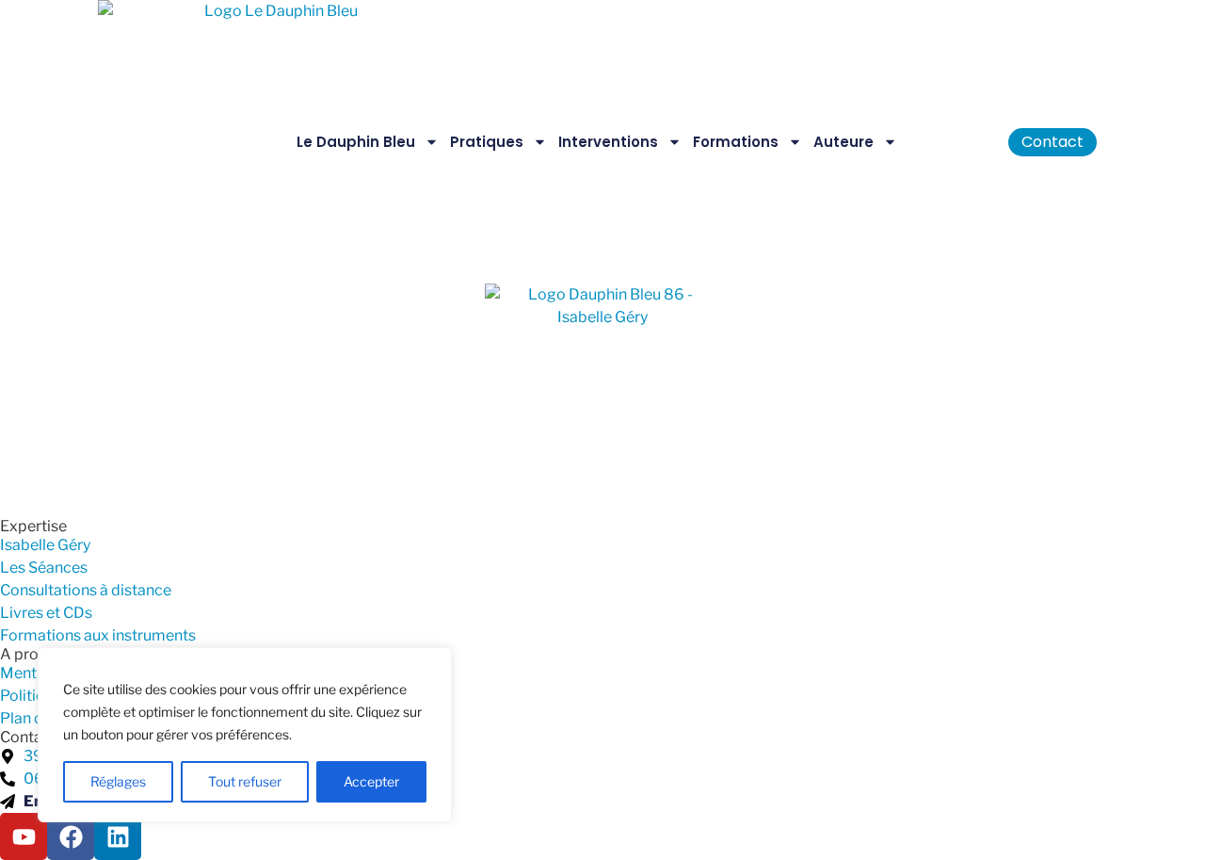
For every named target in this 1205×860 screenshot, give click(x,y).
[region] (245, 734)
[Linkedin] (117, 836)
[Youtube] (23, 836)
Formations (736, 142)
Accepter (371, 781)
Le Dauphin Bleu (356, 142)
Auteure (843, 142)
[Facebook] (70, 836)
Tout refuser (244, 781)
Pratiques (486, 142)
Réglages (118, 781)
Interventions (608, 142)
